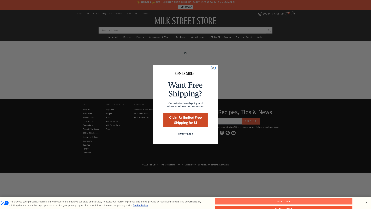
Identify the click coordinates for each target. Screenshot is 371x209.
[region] (185, 203)
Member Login (185, 134)
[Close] (366, 202)
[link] (185, 100)
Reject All (284, 201)
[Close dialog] (213, 68)
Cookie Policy (140, 205)
